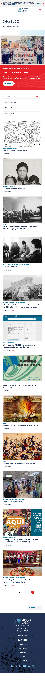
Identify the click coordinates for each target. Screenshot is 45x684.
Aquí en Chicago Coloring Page (15, 150)
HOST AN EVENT (22, 644)
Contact (22, 656)
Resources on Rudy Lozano (13, 266)
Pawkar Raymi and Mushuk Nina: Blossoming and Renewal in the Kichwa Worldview (22, 581)
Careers (22, 652)
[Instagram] (16, 666)
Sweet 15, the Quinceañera (13, 501)
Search (40, 10)
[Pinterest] (20, 666)
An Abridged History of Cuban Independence (20, 425)
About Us (23, 648)
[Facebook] (12, 666)
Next (32, 592)
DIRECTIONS (22, 636)
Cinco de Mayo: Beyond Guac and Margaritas (20, 463)
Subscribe (33, 608)
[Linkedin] (29, 666)
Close (39, 3)
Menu (3, 9)
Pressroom (22, 660)
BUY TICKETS (22, 640)
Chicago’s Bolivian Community (14, 188)
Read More (7, 83)
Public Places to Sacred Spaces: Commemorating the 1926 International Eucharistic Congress (22, 306)
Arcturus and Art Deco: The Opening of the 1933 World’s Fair (22, 386)
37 (27, 592)
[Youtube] (24, 666)
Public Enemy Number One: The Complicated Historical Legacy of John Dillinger (20, 227)
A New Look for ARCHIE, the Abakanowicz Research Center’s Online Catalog (19, 346)
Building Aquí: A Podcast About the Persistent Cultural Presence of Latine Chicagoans (20, 540)
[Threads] (33, 666)
